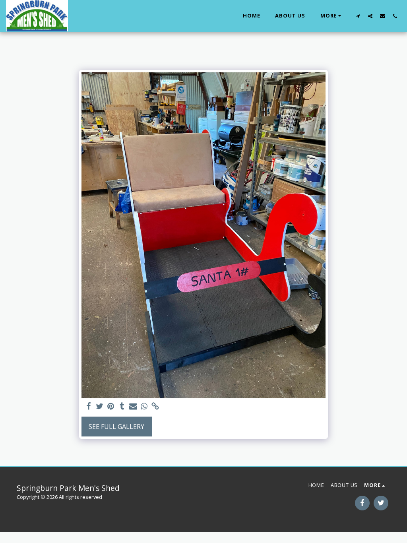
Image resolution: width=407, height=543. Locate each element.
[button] (358, 16)
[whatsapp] (144, 406)
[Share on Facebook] (89, 406)
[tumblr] (122, 406)
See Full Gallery (116, 426)
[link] (155, 406)
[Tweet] (100, 406)
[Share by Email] (133, 406)
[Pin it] (111, 406)
